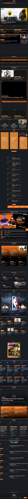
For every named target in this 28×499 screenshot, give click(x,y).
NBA (12, 189)
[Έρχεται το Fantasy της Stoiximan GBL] (14, 259)
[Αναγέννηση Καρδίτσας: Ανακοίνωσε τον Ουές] (4, 446)
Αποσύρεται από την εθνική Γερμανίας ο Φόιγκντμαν (10, 333)
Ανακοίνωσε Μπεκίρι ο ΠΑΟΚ (7, 286)
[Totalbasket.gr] (14, 0)
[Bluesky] (16, 496)
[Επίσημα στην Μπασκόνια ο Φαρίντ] (7, 112)
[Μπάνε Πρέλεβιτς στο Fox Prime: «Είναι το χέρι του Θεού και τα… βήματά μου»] (25, 412)
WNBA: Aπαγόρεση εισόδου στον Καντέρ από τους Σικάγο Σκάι (14, 299)
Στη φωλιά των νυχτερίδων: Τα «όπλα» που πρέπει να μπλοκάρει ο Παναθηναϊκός (17, 369)
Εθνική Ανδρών (15, 426)
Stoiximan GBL (3, 20)
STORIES (1, 365)
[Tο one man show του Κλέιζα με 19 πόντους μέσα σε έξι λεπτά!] (25, 375)
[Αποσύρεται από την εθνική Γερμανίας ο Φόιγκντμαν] (11, 329)
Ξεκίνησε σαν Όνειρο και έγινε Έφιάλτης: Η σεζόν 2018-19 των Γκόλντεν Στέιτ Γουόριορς (10, 369)
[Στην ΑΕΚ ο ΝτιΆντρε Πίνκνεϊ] (14, 16)
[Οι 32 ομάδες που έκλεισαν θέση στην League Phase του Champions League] (4, 464)
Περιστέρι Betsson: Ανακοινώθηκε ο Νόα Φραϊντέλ (4, 252)
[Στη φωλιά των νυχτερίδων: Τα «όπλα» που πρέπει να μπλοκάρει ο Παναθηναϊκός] (17, 364)
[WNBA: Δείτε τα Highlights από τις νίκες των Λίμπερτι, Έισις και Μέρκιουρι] (11, 412)
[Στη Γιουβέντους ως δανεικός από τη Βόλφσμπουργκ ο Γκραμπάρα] (4, 470)
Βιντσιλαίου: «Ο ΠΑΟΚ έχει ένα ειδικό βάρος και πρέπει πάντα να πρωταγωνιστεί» (20, 285)
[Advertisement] (14, 5)
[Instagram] (23, 207)
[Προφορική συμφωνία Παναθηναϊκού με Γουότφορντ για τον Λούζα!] (4, 452)
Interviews (13, 162)
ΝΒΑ (14, 290)
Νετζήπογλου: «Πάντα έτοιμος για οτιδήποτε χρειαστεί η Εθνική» (23, 428)
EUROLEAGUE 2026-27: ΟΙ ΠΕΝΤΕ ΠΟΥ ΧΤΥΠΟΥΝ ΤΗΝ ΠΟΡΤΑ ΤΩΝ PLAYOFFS (14, 139)
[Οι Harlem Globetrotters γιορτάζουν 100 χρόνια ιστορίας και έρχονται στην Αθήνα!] (10, 375)
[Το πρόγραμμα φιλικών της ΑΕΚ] (5, 259)
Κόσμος (2, 321)
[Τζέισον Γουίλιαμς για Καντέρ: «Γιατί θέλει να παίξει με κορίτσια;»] (10, 185)
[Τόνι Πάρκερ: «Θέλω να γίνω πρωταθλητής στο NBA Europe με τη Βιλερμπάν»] (25, 407)
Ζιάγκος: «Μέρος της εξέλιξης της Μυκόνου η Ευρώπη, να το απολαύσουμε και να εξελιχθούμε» (3, 429)
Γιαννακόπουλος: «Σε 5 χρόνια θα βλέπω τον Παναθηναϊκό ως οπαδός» (5, 408)
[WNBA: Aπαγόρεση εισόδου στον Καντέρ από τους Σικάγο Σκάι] (10, 191)
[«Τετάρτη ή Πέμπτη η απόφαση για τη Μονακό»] (24, 320)
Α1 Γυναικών (4, 285)
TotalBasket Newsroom (5, 23)
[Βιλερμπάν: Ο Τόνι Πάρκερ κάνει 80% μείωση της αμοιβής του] (20, 73)
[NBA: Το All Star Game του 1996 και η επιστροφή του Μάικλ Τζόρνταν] (3, 375)
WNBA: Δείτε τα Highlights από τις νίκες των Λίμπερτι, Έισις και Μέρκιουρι (5, 412)
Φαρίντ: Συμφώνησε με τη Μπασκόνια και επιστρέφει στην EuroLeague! (5, 126)
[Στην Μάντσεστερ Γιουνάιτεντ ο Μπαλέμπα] (10, 196)
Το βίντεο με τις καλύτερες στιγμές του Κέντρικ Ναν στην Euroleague (4, 416)
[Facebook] (10, 207)
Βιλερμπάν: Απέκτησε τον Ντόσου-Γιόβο (7, 77)
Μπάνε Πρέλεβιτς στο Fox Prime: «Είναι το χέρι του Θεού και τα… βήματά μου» (19, 412)
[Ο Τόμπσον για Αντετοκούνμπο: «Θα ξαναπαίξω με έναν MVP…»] (5, 306)
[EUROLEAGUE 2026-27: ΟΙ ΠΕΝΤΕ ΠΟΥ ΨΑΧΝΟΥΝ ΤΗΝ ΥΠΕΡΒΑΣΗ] (23, 134)
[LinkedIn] (15, 496)
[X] (16, 207)
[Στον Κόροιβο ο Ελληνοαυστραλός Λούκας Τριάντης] (23, 41)
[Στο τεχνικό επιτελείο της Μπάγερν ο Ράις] (14, 88)
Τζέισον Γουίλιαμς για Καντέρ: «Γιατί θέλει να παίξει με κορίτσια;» (16, 186)
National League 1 (14, 157)
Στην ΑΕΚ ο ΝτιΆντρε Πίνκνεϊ (8, 22)
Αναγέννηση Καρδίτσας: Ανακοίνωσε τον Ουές (17, 445)
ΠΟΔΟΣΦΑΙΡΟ (1, 448)
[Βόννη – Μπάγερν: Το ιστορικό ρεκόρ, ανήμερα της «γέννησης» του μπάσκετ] (17, 375)
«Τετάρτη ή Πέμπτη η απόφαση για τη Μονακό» (24, 323)
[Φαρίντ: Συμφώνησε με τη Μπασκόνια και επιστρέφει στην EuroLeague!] (5, 121)
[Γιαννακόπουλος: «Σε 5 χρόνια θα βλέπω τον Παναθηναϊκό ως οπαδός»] (11, 407)
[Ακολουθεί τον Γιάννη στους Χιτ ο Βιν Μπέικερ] (23, 306)
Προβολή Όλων (14, 68)
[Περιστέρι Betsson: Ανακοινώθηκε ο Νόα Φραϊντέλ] (23, 36)
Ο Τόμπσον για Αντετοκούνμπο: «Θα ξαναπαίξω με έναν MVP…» (4, 310)
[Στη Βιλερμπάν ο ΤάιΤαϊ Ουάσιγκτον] (20, 112)
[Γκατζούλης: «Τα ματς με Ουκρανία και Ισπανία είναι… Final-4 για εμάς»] (14, 424)
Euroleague (6, 76)
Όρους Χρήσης (14, 497)
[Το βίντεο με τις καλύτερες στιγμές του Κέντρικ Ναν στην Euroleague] (11, 416)
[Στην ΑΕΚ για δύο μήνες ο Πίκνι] (23, 259)
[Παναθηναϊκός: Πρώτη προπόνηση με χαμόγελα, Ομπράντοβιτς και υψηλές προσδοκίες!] (14, 121)
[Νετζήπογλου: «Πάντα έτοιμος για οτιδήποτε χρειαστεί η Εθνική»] (24, 424)
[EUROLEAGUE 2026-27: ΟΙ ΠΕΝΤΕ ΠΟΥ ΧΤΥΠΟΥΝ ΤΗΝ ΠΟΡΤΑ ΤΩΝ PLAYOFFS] (14, 134)
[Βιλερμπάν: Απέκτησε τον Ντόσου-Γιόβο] (7, 73)
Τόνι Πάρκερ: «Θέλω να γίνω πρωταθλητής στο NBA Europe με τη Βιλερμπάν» (19, 408)
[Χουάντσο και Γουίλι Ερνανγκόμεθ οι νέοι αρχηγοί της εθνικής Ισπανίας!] (7, 29)
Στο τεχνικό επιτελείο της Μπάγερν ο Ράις (12, 97)
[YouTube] (13, 496)
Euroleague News (14, 67)
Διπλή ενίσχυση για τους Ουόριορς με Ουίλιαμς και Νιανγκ (13, 310)
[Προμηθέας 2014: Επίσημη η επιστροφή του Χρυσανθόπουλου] (10, 159)
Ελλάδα (25, 365)
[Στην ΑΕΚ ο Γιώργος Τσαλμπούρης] (24, 329)
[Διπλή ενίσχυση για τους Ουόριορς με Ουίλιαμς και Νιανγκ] (14, 306)
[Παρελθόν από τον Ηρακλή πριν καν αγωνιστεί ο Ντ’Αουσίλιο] (4, 476)
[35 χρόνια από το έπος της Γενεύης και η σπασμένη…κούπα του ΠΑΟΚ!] (25, 364)
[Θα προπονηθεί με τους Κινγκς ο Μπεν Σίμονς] (10, 201)
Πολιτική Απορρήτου (19, 497)
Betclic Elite (3, 76)
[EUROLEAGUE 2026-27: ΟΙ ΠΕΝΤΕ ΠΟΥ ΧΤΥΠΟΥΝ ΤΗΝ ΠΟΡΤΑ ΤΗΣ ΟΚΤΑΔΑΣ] (5, 134)
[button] (25, 497)
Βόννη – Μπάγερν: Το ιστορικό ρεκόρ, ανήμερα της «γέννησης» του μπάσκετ (17, 381)
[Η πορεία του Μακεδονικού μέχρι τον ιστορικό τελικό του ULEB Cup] (3, 364)
